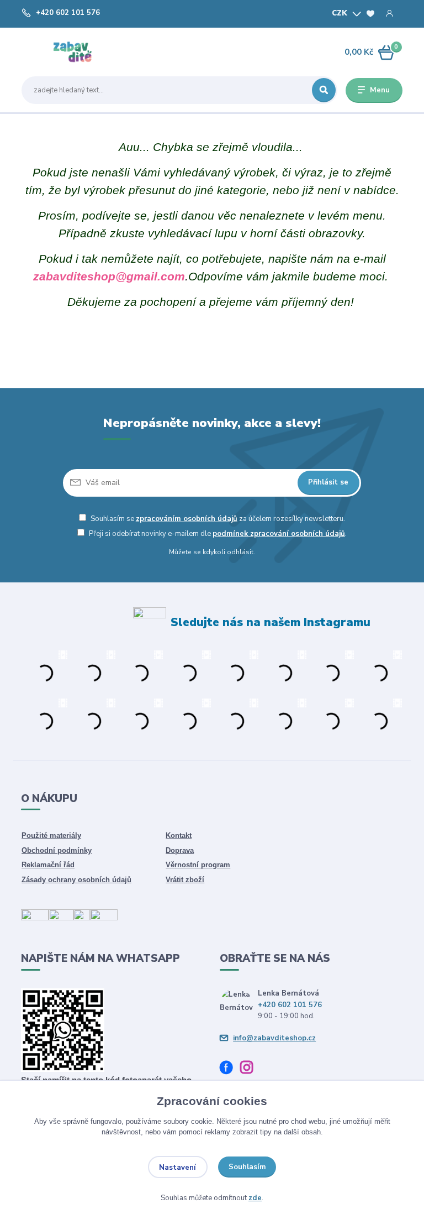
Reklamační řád (48, 865)
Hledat (324, 90)
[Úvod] (73, 52)
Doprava (180, 850)
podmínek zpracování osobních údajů (279, 534)
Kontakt (179, 835)
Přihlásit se (328, 482)
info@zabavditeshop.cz (274, 1038)
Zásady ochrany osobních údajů (76, 880)
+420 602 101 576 (68, 13)
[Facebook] (230, 1069)
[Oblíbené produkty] (370, 14)
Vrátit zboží (185, 880)
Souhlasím (247, 1167)
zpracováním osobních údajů (186, 519)
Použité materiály (51, 835)
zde (255, 1198)
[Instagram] (250, 1069)
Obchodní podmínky (57, 850)
